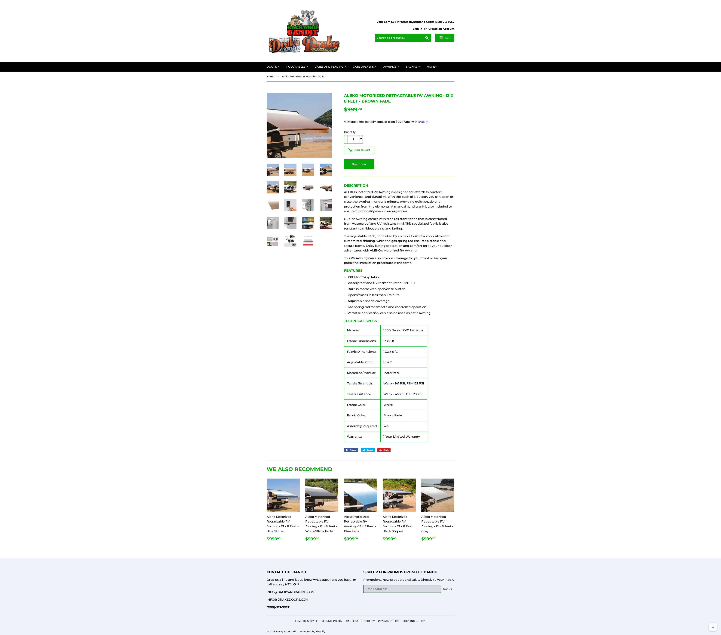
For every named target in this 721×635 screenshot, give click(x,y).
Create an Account (441, 28)
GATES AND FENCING (329, 66)
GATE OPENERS (364, 66)
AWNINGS (390, 66)
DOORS (272, 66)
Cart (447, 37)
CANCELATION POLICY (360, 620)
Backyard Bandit (286, 631)
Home (270, 76)
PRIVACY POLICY (388, 620)
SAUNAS (412, 66)
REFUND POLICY (331, 620)
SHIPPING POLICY (414, 620)
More (431, 66)
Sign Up (447, 588)
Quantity (350, 132)
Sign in (417, 28)
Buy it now (359, 164)
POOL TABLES (296, 66)
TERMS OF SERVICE (305, 620)
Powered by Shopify (312, 631)
